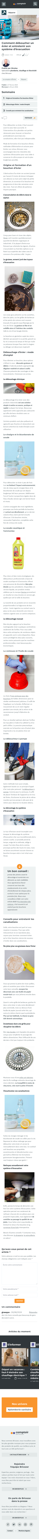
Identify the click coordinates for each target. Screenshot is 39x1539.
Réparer (23, 79)
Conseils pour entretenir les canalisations (18, 110)
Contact (10, 1531)
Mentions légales (24, 1531)
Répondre (33, 1312)
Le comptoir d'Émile (9, 79)
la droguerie (18, 1235)
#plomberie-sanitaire (19, 1409)
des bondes (11, 1032)
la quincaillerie (29, 1235)
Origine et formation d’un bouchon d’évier (18, 98)
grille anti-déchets (26, 1077)
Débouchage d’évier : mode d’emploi (16, 104)
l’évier (5, 238)
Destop (24, 592)
